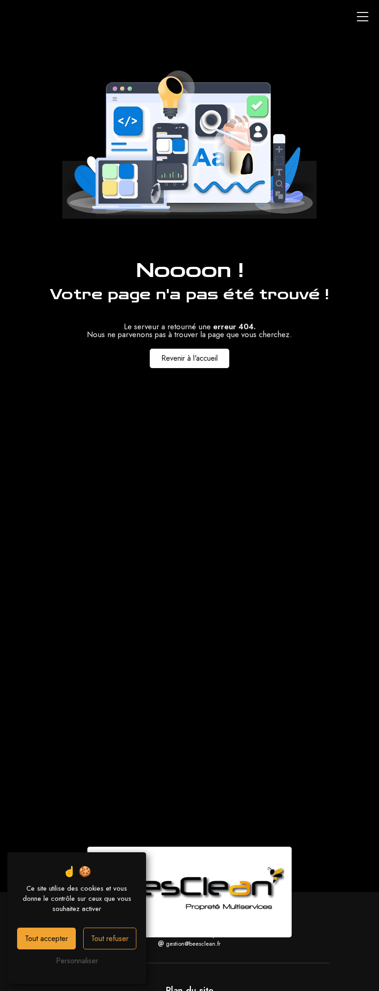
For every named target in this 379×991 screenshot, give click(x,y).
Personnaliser (77, 960)
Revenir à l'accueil (189, 358)
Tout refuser (109, 938)
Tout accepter (46, 938)
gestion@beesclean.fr (192, 943)
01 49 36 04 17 (188, 934)
